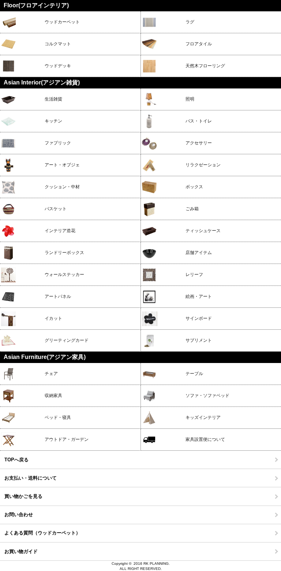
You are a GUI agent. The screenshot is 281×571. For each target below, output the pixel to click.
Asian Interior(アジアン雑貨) (42, 82)
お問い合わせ (18, 514)
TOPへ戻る (16, 459)
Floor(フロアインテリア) (36, 5)
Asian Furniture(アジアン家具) (45, 357)
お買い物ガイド (21, 551)
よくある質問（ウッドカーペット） (42, 533)
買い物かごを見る (23, 496)
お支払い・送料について (30, 478)
